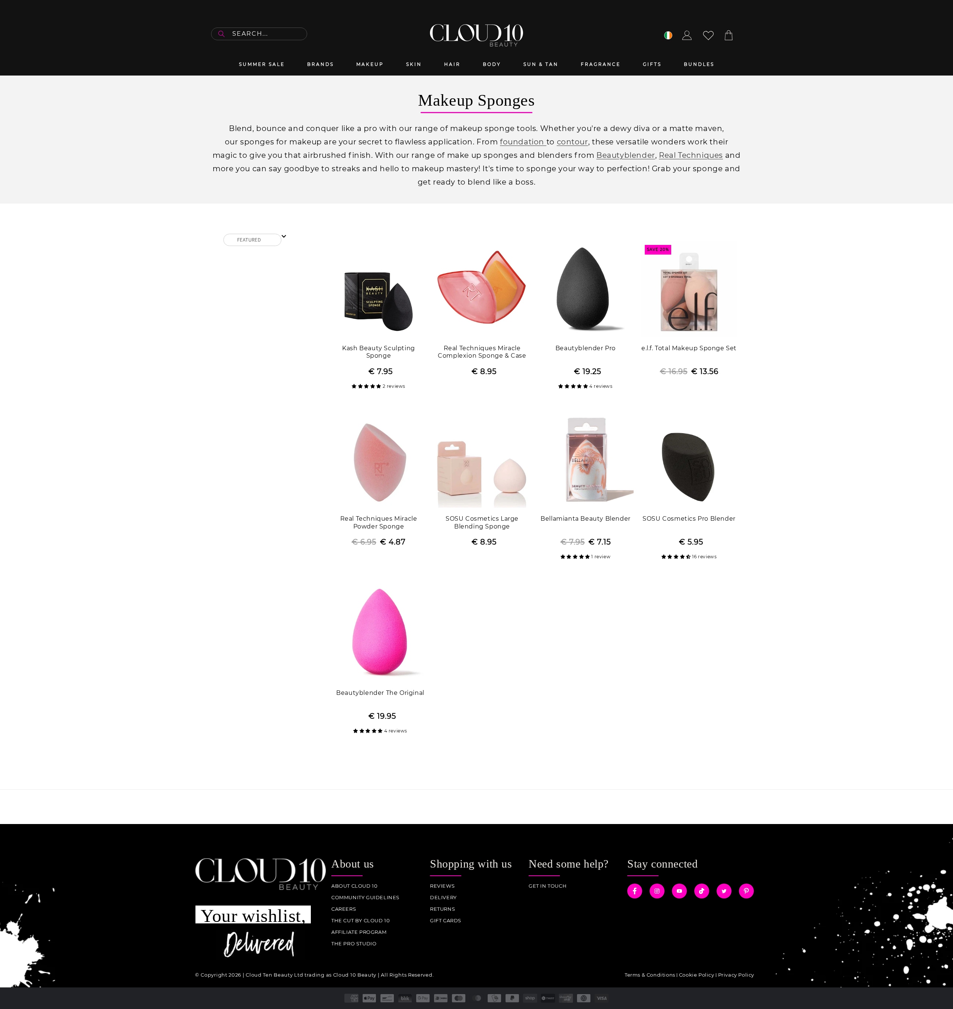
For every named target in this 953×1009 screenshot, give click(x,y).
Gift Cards (445, 920)
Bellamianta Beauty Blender (586, 518)
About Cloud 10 (354, 886)
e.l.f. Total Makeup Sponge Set (689, 348)
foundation (523, 141)
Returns (442, 909)
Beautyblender (625, 155)
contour (572, 141)
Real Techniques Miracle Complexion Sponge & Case (482, 352)
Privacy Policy (736, 975)
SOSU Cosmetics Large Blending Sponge (482, 522)
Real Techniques (691, 155)
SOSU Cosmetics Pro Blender (689, 518)
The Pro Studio (353, 943)
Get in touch (548, 886)
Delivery (443, 897)
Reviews (442, 886)
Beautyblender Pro (585, 348)
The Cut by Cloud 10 (360, 920)
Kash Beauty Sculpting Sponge (378, 352)
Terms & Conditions (650, 975)
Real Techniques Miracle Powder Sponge (378, 522)
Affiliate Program (358, 932)
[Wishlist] (708, 35)
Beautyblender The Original (380, 692)
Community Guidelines (365, 897)
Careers (343, 909)
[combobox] (259, 34)
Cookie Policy (696, 975)
